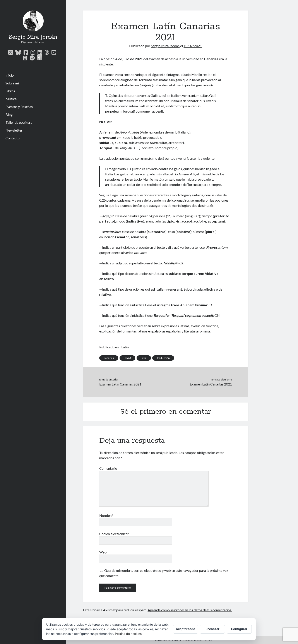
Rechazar (212, 629)
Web (103, 552)
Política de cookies (128, 633)
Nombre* (106, 515)
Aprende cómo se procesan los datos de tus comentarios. (190, 610)
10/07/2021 (192, 46)
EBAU (127, 358)
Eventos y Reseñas (19, 106)
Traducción (163, 358)
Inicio (9, 75)
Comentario (108, 468)
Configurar (239, 629)
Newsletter (13, 130)
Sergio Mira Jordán (33, 37)
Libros (10, 91)
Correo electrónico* (114, 534)
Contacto (12, 138)
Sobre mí (12, 83)
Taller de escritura (18, 122)
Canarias (109, 358)
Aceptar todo (185, 629)
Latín (125, 347)
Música (11, 99)
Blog (9, 114)
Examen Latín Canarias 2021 (120, 384)
